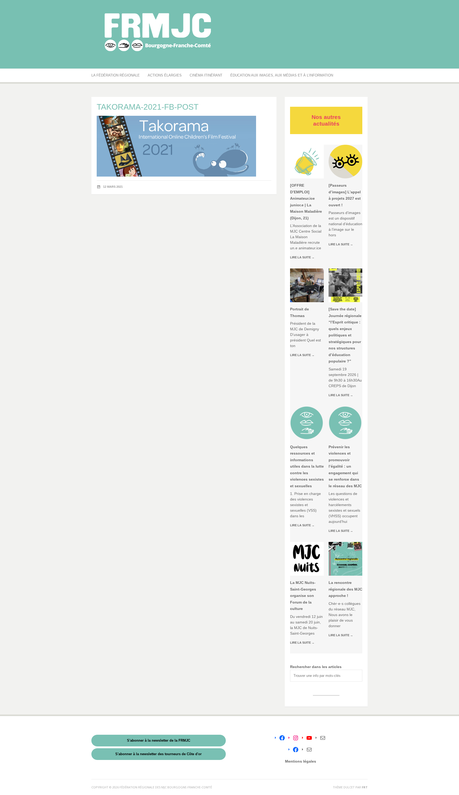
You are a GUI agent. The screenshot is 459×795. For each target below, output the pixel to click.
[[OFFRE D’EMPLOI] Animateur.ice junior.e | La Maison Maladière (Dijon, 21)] (307, 161)
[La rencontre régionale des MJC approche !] (345, 559)
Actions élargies (165, 75)
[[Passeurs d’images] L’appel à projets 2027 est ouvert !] (345, 161)
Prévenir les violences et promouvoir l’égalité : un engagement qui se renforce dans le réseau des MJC (345, 466)
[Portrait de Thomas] (307, 285)
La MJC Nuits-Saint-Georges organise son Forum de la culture (303, 595)
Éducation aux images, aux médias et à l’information (281, 75)
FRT (365, 787)
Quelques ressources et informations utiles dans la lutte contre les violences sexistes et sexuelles (307, 466)
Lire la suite (302, 257)
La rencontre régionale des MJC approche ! (345, 589)
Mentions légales (300, 761)
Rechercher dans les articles (316, 667)
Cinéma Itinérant (206, 75)
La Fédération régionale (115, 75)
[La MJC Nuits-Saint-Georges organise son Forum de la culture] (307, 559)
